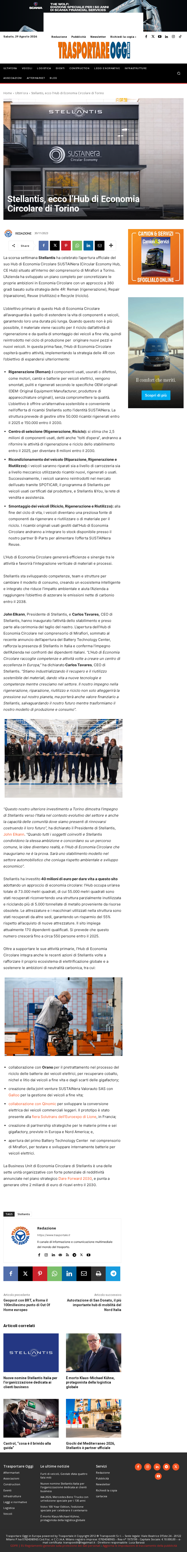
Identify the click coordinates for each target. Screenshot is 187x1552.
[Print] (98, 1273)
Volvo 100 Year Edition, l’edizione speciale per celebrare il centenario (63, 1508)
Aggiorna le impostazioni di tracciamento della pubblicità (140, 1545)
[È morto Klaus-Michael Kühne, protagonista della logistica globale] (93, 1352)
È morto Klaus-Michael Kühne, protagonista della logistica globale (90, 1382)
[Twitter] (153, 36)
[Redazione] (9, 233)
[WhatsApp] (77, 245)
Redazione (23, 233)
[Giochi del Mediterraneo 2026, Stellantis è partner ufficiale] (93, 1418)
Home (7, 93)
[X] (55, 245)
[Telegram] (74, 1254)
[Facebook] (146, 36)
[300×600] (156, 412)
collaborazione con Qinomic (32, 1103)
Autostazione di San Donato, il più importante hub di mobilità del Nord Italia (94, 1305)
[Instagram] (173, 36)
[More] (111, 245)
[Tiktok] (180, 36)
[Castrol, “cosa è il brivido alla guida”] (31, 1418)
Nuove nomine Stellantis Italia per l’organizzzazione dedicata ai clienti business (30, 1382)
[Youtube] (159, 36)
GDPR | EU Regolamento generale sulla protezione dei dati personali (55, 1545)
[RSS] (67, 1254)
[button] (179, 73)
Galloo (14, 1095)
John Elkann (13, 834)
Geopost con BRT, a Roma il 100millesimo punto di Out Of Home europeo (26, 1305)
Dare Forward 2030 (75, 1178)
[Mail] (60, 1254)
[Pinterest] (66, 245)
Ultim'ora (21, 93)
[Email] (99, 245)
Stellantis (24, 1214)
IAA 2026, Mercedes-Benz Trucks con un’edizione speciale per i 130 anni (64, 1498)
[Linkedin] (166, 36)
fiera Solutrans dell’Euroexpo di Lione (64, 1116)
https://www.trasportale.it (53, 1235)
